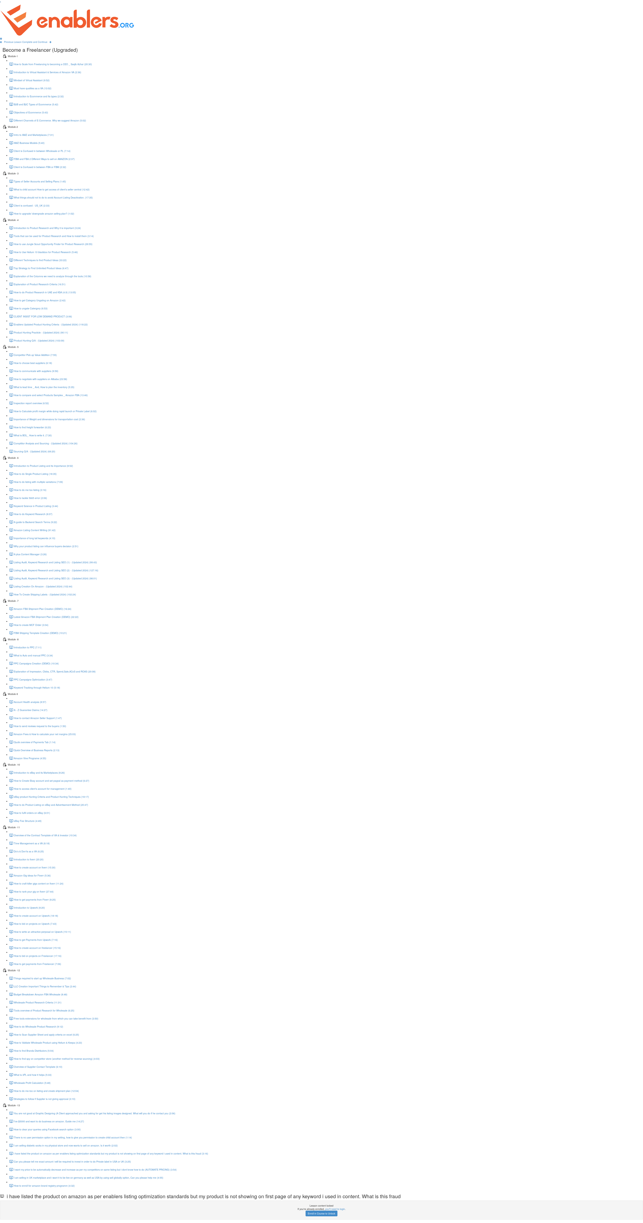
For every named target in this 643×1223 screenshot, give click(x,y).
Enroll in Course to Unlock (321, 1213)
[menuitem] (1, 38)
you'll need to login (335, 1209)
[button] (0, 1)
